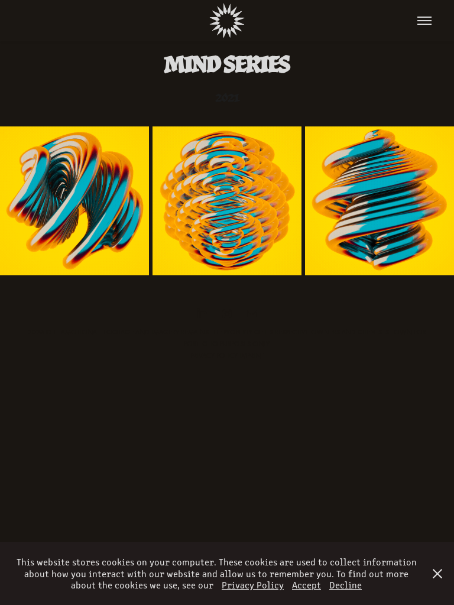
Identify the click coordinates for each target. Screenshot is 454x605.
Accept (306, 584)
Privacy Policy (214, 356)
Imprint (251, 356)
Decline (345, 584)
